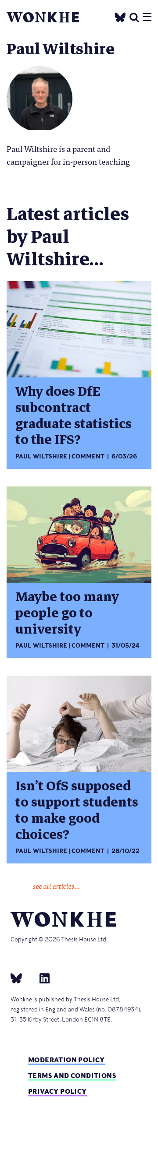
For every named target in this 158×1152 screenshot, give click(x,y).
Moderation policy (66, 1060)
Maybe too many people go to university (67, 613)
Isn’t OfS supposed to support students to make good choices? (76, 810)
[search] (134, 16)
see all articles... (56, 885)
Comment (88, 456)
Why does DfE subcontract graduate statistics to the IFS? (73, 416)
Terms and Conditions (72, 1075)
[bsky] (21, 977)
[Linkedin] (41, 977)
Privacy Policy (57, 1091)
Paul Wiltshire (41, 456)
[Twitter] (120, 16)
